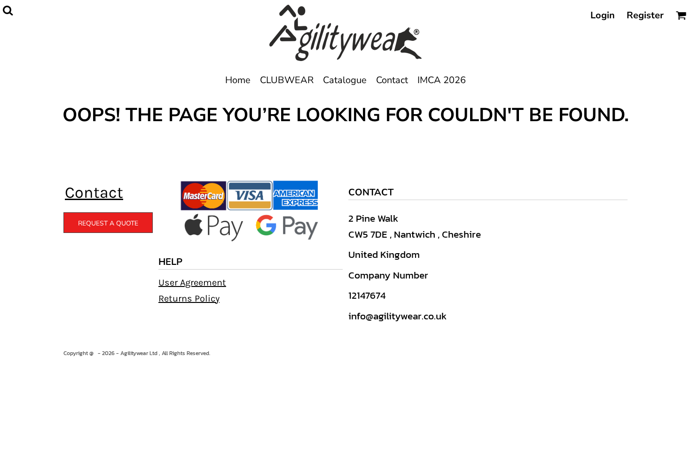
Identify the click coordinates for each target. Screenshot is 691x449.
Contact (94, 192)
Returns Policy (189, 298)
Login (602, 15)
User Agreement (192, 282)
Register (645, 15)
